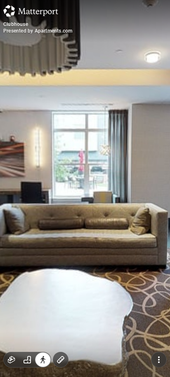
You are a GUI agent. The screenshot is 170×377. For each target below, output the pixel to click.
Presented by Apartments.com (37, 31)
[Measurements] (60, 360)
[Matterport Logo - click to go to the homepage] (31, 10)
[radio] (11, 359)
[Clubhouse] (85, 188)
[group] (27, 360)
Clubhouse (15, 24)
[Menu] (159, 360)
